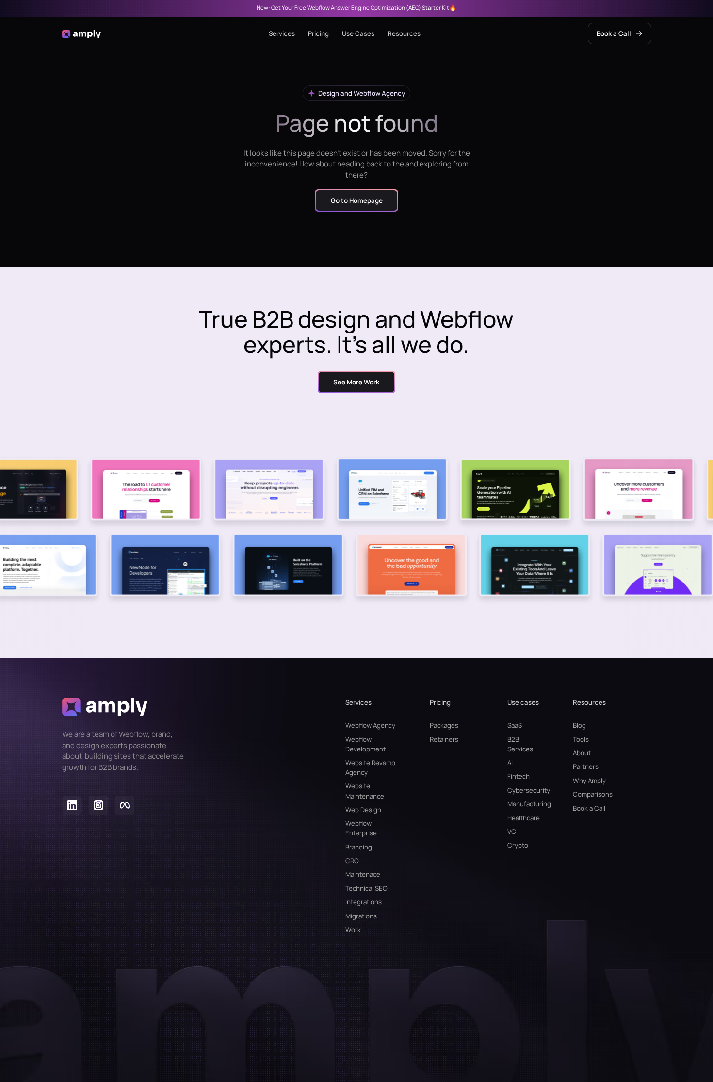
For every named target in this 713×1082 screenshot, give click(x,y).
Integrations (363, 902)
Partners (586, 766)
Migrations (361, 916)
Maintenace (362, 874)
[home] (81, 33)
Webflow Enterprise (361, 828)
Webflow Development (365, 744)
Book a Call (589, 808)
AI (510, 762)
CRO (352, 860)
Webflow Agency (370, 725)
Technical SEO (366, 888)
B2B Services (520, 744)
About (582, 753)
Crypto (517, 845)
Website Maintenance (364, 791)
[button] (282, 33)
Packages (444, 725)
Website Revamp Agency (370, 767)
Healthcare (523, 818)
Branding (358, 847)
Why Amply (589, 780)
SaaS (514, 725)
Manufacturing (523, 803)
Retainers (444, 739)
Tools (581, 739)
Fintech (518, 776)
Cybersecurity (523, 790)
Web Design (363, 809)
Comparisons (593, 794)
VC (511, 831)
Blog (579, 725)
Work (353, 929)
